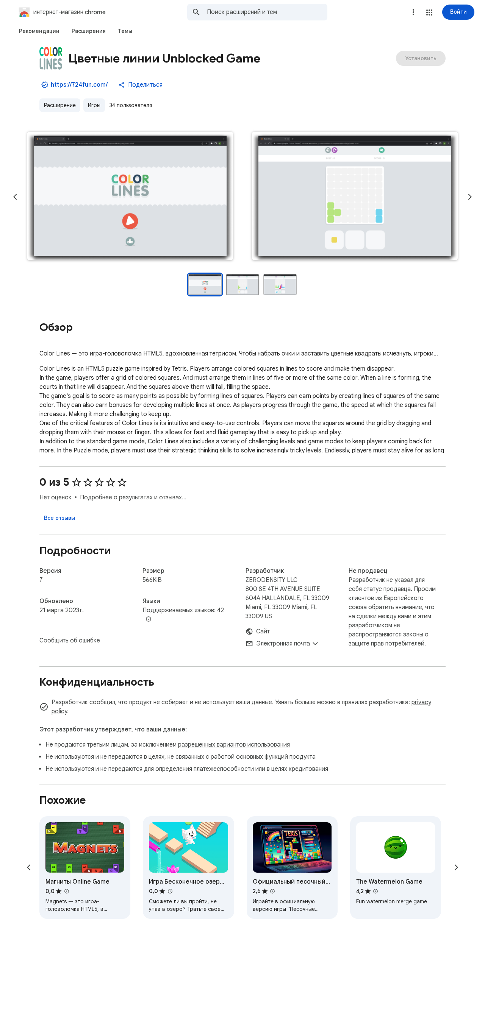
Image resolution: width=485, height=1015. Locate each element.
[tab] (39, 31)
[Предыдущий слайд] (15, 196)
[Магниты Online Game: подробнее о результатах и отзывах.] (66, 891)
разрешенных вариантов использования (234, 744)
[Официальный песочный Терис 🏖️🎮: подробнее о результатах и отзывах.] (272, 891)
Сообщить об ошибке (69, 640)
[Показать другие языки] (148, 619)
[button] (429, 12)
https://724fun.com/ (79, 85)
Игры (94, 105)
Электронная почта (283, 643)
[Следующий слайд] (469, 196)
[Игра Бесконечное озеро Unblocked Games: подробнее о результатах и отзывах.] (170, 891)
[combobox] (267, 12)
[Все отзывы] (59, 518)
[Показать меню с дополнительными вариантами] (413, 12)
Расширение (60, 105)
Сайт (263, 631)
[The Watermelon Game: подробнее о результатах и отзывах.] (375, 891)
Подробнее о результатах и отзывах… (133, 497)
